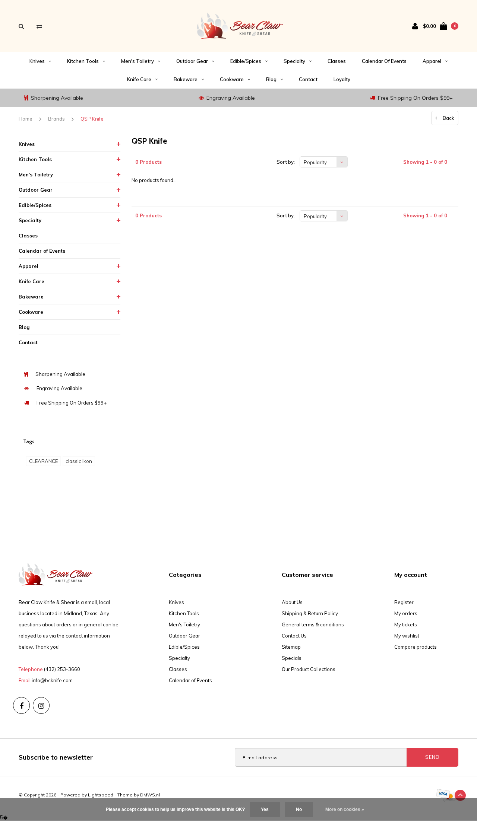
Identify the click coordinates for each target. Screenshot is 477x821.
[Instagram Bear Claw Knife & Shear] (41, 705)
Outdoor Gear (192, 61)
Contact (308, 79)
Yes (265, 809)
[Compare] (39, 26)
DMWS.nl (150, 795)
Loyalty (342, 79)
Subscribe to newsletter (56, 757)
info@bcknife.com (52, 680)
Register (404, 602)
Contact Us (294, 636)
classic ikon (79, 461)
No (299, 809)
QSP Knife (92, 119)
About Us (292, 602)
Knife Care (139, 79)
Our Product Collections (308, 669)
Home (25, 119)
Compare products (415, 647)
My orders (405, 613)
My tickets (405, 624)
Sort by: (286, 162)
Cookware (232, 79)
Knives (37, 61)
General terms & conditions (313, 624)
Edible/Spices (245, 61)
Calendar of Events (384, 61)
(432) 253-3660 (62, 669)
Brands (56, 119)
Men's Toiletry (137, 61)
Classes (337, 61)
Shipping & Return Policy (310, 613)
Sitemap (291, 647)
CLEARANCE (43, 461)
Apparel (432, 61)
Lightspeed (100, 795)
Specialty (294, 61)
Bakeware (186, 79)
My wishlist (406, 636)
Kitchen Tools (83, 61)
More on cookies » (344, 809)
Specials (291, 658)
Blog (271, 79)
